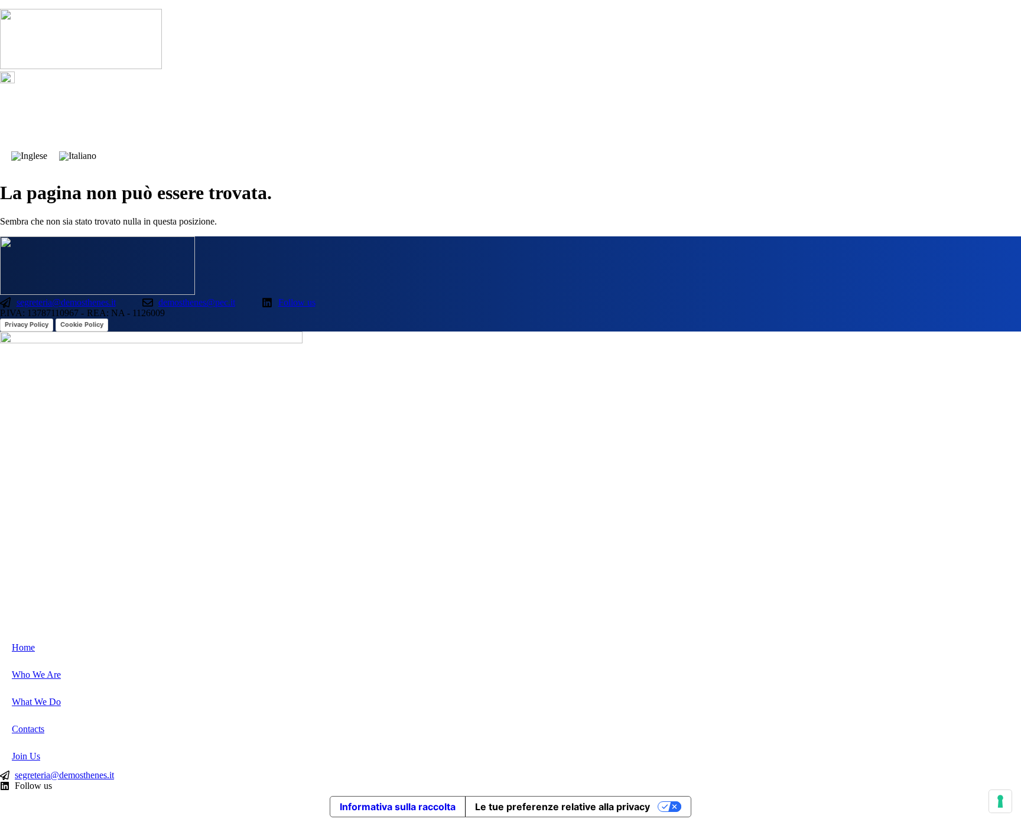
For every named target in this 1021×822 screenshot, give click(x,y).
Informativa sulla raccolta (398, 807)
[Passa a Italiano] (77, 156)
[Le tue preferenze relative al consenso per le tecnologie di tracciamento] (1000, 801)
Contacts (944, 114)
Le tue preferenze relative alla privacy (562, 807)
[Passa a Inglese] (29, 156)
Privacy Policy (26, 324)
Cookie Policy (81, 324)
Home (727, 114)
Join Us (1005, 114)
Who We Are (792, 114)
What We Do (872, 114)
